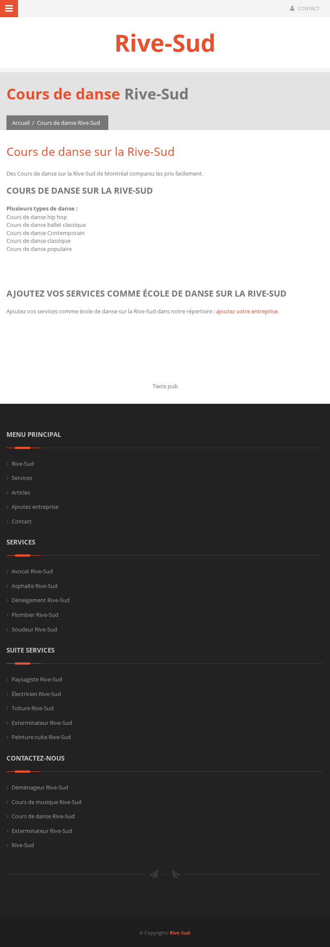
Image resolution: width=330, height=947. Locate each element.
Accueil (21, 123)
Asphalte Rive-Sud (35, 586)
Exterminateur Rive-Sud (42, 723)
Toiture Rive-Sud (33, 708)
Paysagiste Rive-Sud (37, 679)
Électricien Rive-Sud (36, 694)
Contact (308, 8)
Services (22, 478)
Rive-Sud (165, 42)
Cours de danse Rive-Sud (68, 123)
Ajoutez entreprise (35, 507)
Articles (21, 492)
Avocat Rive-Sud (32, 571)
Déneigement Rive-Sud (41, 600)
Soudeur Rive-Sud (34, 629)
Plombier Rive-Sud (35, 615)
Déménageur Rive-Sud (40, 787)
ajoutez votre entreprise (247, 311)
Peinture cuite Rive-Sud (41, 737)
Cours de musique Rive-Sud (47, 802)
